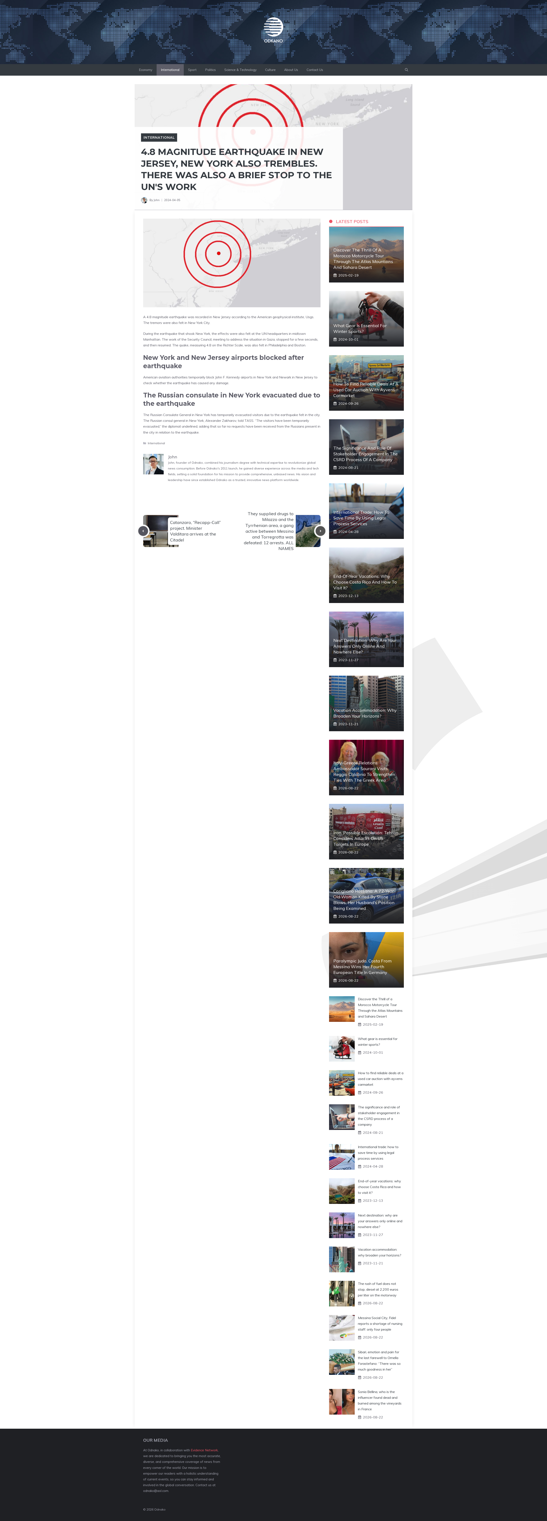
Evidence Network (204, 1450)
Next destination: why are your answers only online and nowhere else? (365, 646)
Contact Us (315, 70)
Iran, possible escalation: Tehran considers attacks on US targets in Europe (365, 838)
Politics (210, 70)
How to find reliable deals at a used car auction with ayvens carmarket (365, 389)
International (170, 70)
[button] (406, 70)
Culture (270, 70)
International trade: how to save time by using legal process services (361, 517)
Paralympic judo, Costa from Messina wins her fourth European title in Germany (362, 966)
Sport (192, 70)
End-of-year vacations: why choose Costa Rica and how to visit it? (365, 582)
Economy (145, 70)
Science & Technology (240, 70)
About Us (291, 70)
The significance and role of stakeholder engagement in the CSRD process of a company (365, 453)
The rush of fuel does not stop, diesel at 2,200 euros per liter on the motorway (378, 1289)
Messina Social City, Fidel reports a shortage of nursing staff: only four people (380, 1323)
